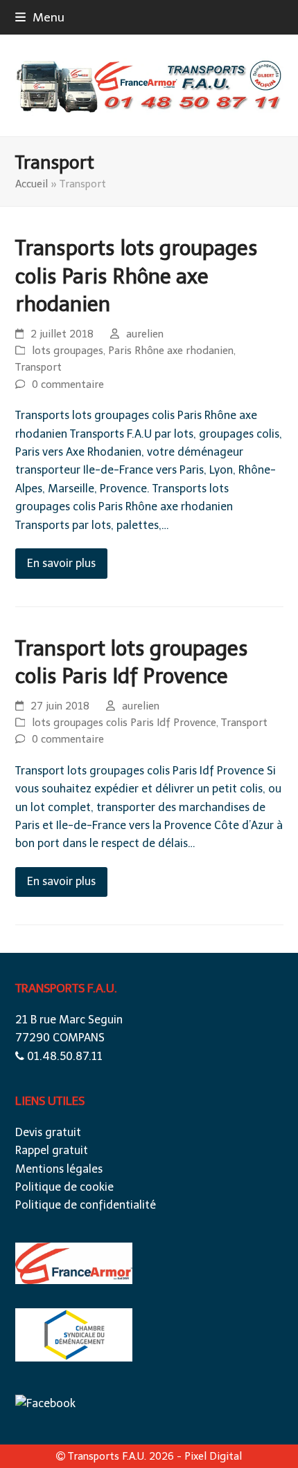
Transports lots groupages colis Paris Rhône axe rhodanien (136, 276)
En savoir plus (61, 563)
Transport (38, 367)
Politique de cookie (64, 1186)
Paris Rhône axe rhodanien (171, 350)
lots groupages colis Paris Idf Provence (124, 722)
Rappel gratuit (51, 1150)
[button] (39, 17)
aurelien (145, 334)
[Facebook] (45, 1403)
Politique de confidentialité (85, 1204)
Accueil (31, 184)
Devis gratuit (48, 1132)
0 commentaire (68, 384)
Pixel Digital (213, 1456)
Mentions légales (59, 1169)
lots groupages (67, 350)
